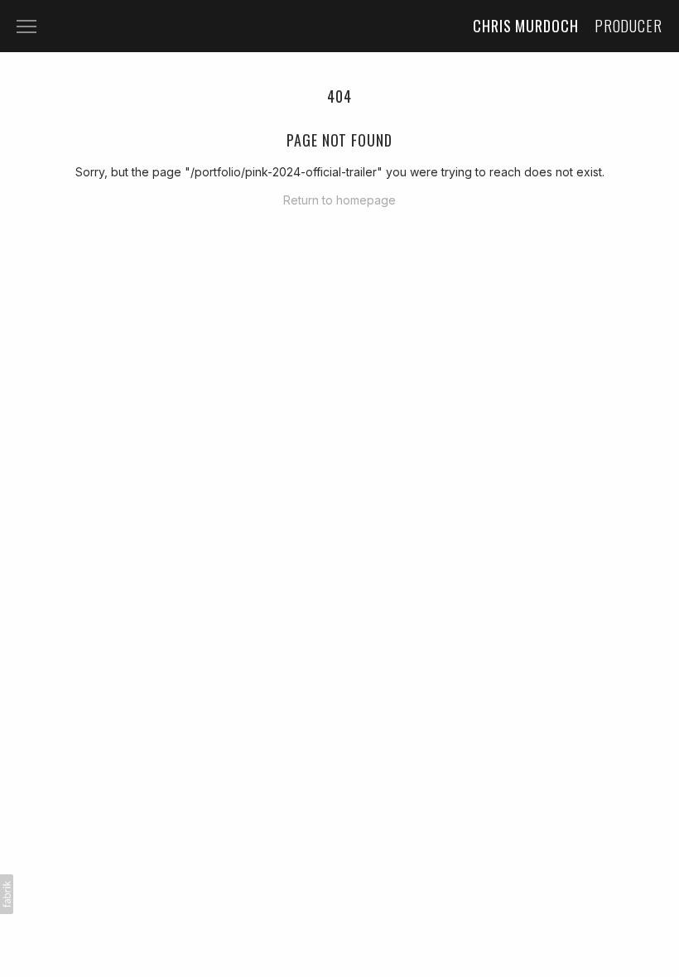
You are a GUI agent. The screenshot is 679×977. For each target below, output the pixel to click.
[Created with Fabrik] (6, 894)
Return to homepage (339, 200)
